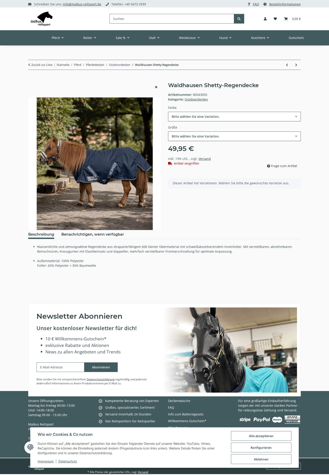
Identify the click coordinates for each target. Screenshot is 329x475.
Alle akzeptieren (261, 436)
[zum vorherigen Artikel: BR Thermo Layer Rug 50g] (287, 65)
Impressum (46, 461)
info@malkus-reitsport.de (82, 4)
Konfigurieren (261, 447)
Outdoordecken (196, 99)
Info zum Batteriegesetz (186, 414)
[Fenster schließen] (156, 87)
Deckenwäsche (179, 401)
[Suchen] (239, 19)
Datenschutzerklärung (101, 379)
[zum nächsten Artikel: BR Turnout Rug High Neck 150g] (296, 65)
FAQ (256, 4)
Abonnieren (101, 367)
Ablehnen (261, 459)
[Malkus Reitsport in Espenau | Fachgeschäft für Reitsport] (41, 18)
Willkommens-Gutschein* (187, 421)
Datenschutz (67, 461)
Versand (205, 159)
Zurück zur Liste (41, 65)
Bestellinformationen (285, 4)
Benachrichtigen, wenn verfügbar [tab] (92, 234)
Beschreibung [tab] (41, 234)
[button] (265, 19)
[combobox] (234, 116)
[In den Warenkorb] (31, 79)
